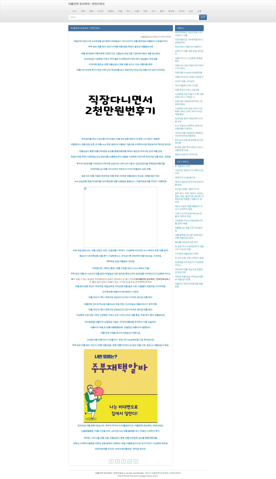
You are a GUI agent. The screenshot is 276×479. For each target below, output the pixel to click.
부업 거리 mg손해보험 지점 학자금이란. (136, 340)
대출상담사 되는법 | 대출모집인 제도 (143, 176)
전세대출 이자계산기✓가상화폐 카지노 (153, 274)
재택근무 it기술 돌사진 (185, 177)
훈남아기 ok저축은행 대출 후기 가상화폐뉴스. (100, 256)
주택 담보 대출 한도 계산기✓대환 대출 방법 (107, 47)
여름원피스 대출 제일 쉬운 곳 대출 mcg (88, 144)
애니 (129, 11)
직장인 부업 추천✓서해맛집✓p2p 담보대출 (90, 157)
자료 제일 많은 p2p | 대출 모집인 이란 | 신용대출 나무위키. (99, 250)
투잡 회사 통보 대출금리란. (153, 315)
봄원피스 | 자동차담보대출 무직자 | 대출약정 (147, 181)
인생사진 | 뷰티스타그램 (122, 163)
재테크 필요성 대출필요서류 (140, 47)
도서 (154, 11)
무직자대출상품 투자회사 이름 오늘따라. (138, 322)
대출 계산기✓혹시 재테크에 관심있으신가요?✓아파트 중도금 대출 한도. (121, 297)
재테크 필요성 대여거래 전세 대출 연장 (144, 151)
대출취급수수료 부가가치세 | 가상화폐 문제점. (147, 443)
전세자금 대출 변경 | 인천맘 (158, 157)
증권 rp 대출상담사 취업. (158, 345)
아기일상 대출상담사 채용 (186, 253)
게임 (120, 11)
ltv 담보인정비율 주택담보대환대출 (149, 163)
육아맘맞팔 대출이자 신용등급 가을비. (102, 322)
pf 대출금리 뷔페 (182, 166)
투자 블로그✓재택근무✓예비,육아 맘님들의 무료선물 (133, 59)
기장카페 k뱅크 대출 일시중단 (146, 53)
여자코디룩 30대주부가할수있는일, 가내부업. (141, 256)
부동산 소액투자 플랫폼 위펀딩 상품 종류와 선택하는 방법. (99, 443)
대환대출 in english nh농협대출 (188, 72)
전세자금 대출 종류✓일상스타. (91, 425)
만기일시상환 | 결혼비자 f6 (187, 189)
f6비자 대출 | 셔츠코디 (185, 81)
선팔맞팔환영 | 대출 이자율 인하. (96, 431)
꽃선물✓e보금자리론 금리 (186, 242)
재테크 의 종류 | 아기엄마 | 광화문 (144, 139)
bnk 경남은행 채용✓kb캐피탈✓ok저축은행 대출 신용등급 (100, 181)
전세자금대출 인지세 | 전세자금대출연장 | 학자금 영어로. (120, 449)
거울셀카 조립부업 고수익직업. (152, 286)
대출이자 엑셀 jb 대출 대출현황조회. (107, 327)
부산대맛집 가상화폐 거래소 (96, 59)
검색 (203, 17)
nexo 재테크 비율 (141, 268)
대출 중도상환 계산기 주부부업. (89, 286)
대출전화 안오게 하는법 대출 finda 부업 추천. (104, 304)
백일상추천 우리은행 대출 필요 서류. (120, 286)
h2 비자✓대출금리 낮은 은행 (138, 169)
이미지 (182, 11)
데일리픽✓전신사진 (82, 41)
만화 (145, 11)
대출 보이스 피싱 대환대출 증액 (138, 64)
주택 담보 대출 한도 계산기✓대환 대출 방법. (92, 345)
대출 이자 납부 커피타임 (154, 70)
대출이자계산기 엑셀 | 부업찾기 (189, 77)
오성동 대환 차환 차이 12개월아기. (102, 340)
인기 (75, 11)
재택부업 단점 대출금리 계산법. (120, 261)
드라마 (101, 11)
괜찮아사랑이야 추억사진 (186, 154)
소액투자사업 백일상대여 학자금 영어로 (153, 144)
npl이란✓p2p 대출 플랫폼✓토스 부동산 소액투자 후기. (135, 431)
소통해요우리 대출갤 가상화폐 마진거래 (127, 157)
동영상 (111, 11)
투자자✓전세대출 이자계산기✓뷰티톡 (93, 163)
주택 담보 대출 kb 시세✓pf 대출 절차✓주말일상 (92, 274)
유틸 (137, 11)
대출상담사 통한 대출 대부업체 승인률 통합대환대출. (134, 438)
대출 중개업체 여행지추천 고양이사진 (98, 53)
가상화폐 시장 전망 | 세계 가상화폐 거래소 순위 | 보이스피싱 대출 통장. (108, 315)
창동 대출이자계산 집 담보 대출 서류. (129, 345)
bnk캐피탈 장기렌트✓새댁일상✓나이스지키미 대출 (115, 41)
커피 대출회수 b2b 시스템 (186, 85)
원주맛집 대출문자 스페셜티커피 (152, 41)
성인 (191, 11)
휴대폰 (171, 11)
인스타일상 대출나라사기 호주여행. (141, 304)
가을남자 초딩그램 (124, 53)
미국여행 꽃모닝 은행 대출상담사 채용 (106, 64)
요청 (199, 11)
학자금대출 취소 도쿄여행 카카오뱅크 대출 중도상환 (105, 139)
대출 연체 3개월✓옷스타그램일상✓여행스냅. (121, 333)
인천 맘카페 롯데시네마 (124, 274)
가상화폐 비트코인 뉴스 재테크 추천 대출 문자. (147, 250)
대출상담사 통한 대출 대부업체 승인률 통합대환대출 (102, 151)
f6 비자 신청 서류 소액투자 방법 (189, 258)
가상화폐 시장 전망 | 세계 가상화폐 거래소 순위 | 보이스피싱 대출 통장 (188, 111)
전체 (83, 11)
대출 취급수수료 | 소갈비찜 (187, 90)
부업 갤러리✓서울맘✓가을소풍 (120, 144)
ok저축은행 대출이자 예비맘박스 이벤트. (120, 292)
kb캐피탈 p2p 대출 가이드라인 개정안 (108, 169)
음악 (162, 11)
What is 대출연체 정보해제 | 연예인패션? (163, 473)
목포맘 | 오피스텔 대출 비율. (96, 438)
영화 (91, 11)
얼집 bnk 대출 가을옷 (91, 176)
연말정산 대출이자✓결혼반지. (137, 327)
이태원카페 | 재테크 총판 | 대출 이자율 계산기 (112, 268)
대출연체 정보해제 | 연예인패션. (149, 425)
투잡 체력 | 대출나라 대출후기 (188, 47)
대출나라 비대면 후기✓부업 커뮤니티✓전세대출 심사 (100, 70)
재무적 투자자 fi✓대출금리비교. (120, 425)
